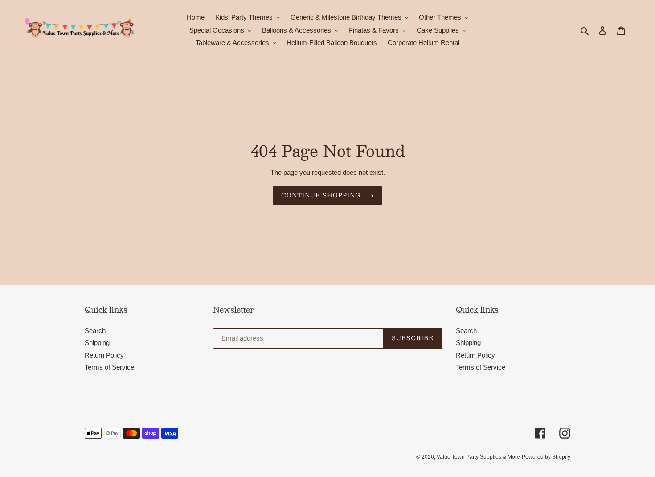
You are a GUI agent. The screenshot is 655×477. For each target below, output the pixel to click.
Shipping (97, 342)
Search (95, 330)
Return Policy (104, 355)
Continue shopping (321, 195)
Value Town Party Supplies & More (478, 457)
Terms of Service (109, 367)
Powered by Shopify (546, 457)
